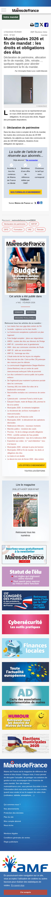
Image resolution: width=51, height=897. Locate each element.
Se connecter (32, 160)
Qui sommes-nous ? (12, 804)
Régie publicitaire (11, 842)
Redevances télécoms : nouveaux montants (24, 426)
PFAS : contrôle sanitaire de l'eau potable (23, 435)
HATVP (34, 224)
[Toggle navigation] (3, 10)
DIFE (6, 229)
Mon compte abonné (12, 821)
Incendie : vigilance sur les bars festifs (22, 329)
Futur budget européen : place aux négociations (25, 338)
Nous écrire (8, 825)
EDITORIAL (31, 312)
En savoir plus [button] (17, 885)
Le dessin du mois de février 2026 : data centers (25, 459)
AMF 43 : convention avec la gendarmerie (23, 344)
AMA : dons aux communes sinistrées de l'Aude (25, 347)
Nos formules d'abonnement (25, 192)
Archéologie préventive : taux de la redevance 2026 (26, 438)
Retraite (40, 229)
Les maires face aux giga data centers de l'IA (24, 326)
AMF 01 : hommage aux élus (18, 353)
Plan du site (8, 817)
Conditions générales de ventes (17, 838)
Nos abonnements (11, 809)
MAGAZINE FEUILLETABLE (25, 318)
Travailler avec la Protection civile (20, 417)
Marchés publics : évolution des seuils (21, 429)
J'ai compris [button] (25, 892)
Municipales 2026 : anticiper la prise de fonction (25, 447)
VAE (29, 229)
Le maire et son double (16, 456)
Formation (18, 229)
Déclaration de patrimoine (14, 224)
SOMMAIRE (19, 312)
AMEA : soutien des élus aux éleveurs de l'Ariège (26, 341)
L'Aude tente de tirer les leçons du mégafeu (23, 356)
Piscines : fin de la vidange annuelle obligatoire (25, 432)
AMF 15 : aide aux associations (19, 350)
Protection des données (13, 813)
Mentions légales (11, 833)
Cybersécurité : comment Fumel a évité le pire (24, 399)
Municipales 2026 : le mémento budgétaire (23, 408)
